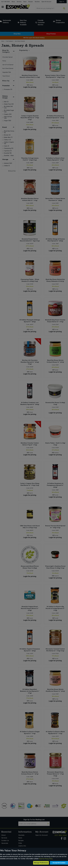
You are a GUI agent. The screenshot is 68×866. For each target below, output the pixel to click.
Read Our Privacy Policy (46, 858)
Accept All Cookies (59, 863)
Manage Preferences (41, 863)
